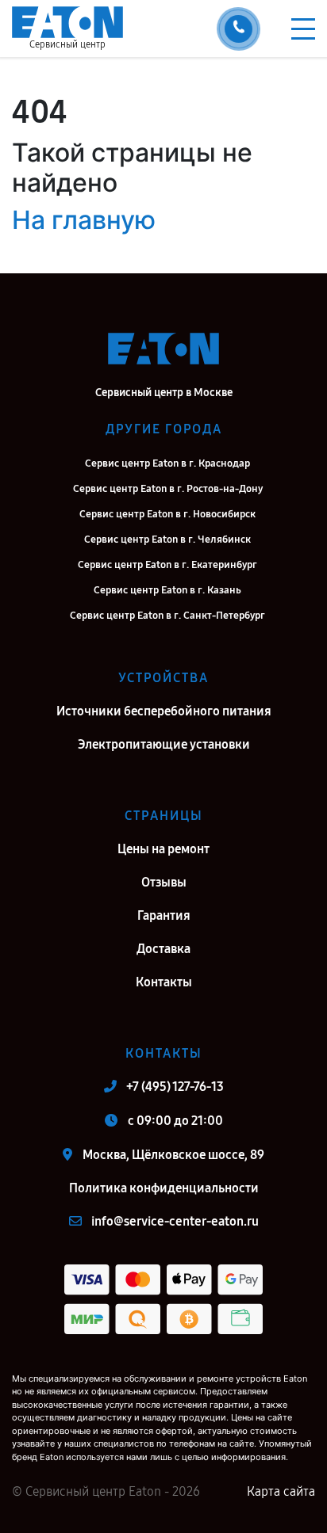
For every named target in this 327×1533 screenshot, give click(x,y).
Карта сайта (281, 1491)
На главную (84, 219)
